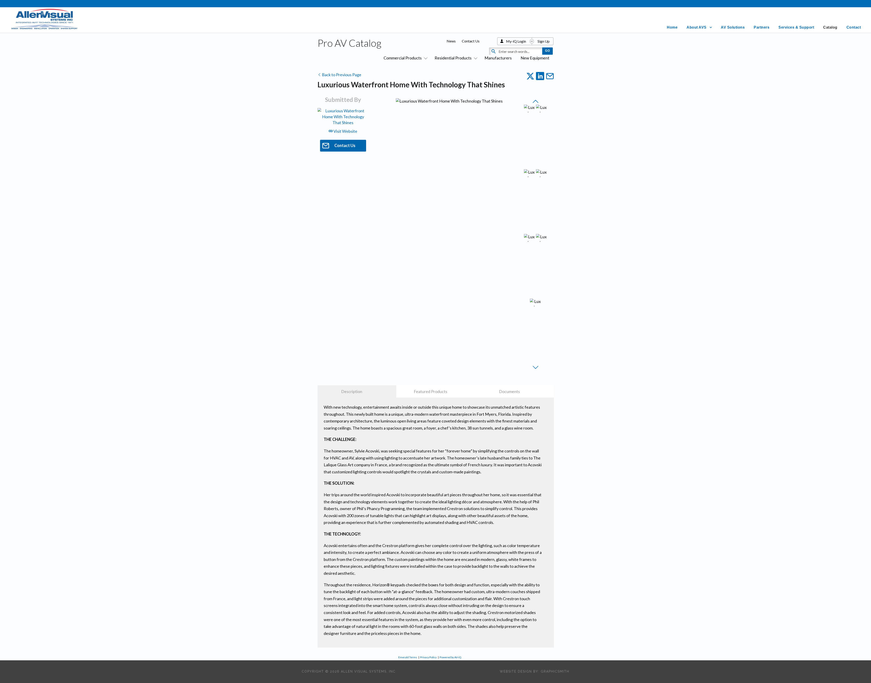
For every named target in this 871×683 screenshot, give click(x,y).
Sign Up (544, 41)
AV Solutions (733, 27)
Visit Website (345, 131)
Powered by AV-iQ (450, 657)
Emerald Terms (407, 657)
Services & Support (796, 27)
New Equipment (535, 57)
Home (672, 27)
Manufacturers (498, 57)
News (451, 41)
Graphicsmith (555, 671)
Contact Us (471, 41)
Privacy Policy (428, 657)
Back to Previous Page (341, 74)
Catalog (830, 27)
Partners (761, 27)
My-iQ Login (516, 41)
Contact (854, 27)
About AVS (697, 27)
